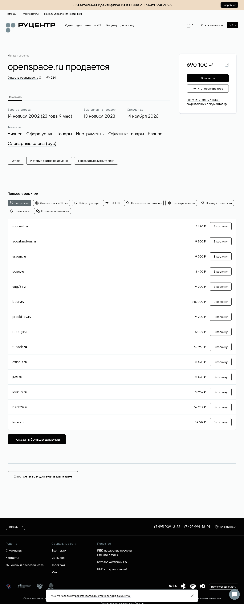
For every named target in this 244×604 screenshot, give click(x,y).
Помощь (13, 526)
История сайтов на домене (49, 161)
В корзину (208, 78)
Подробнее (229, 5)
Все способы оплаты (223, 586)
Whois (16, 161)
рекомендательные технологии (94, 596)
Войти (232, 25)
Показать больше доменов (37, 439)
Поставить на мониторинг (96, 161)
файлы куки (123, 596)
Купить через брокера (208, 88)
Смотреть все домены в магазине (43, 476)
